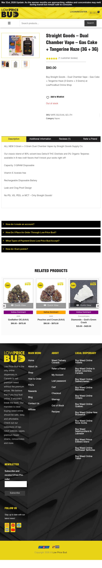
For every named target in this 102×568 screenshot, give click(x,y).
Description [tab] (13, 139)
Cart (54, 387)
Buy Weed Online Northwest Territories (85, 449)
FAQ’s (31, 385)
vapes (21, 431)
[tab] (51, 224)
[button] (9, 23)
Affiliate (31, 410)
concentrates (18, 439)
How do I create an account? (20, 224)
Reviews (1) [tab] (64, 139)
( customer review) (68, 58)
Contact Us (33, 404)
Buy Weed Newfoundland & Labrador (83, 431)
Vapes (57, 119)
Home (31, 361)
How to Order (34, 379)
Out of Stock (58, 406)
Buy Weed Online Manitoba (83, 389)
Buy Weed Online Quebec (83, 405)
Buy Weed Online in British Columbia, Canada (85, 371)
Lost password (59, 381)
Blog (30, 397)
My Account (57, 375)
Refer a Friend (58, 369)
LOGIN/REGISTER (78, 12)
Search (90, 23)
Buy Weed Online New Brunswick (86, 414)
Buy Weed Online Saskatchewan (83, 380)
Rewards (32, 391)
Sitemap (56, 400)
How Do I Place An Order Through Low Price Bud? (31, 232)
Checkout (56, 393)
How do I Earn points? (17, 249)
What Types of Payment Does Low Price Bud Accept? (33, 241)
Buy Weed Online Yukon (83, 457)
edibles (13, 431)
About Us (32, 367)
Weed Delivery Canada (59, 362)
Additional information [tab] (40, 139)
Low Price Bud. (60, 553)
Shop (30, 373)
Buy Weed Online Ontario (83, 397)
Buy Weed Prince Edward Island (83, 441)
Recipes (56, 412)
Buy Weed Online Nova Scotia (83, 422)
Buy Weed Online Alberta (83, 362)
